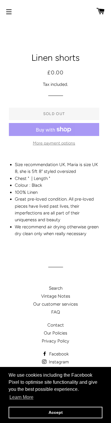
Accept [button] (56, 412)
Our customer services (55, 304)
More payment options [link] (54, 143)
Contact (55, 325)
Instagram (58, 362)
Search (55, 288)
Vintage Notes (55, 296)
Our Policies (55, 333)
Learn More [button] (21, 397)
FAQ (55, 312)
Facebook (58, 354)
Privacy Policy (55, 341)
